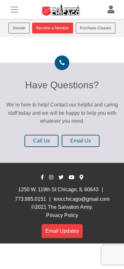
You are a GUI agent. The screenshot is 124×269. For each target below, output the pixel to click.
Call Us (41, 140)
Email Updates (62, 231)
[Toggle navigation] (14, 9)
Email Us (80, 140)
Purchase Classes (95, 28)
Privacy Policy (62, 215)
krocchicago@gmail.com (81, 199)
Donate (19, 28)
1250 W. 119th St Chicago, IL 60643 (58, 189)
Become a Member (52, 28)
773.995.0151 (30, 199)
